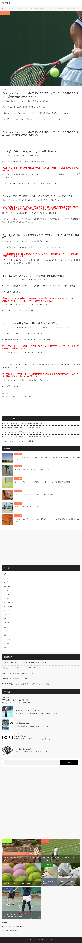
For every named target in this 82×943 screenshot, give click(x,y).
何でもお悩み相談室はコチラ (10, 931)
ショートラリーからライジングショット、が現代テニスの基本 (33, 494)
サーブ (6, 582)
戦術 (5, 635)
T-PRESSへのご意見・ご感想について (13, 926)
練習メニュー (8, 647)
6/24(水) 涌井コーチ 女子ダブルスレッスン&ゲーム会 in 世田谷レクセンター (24, 662)
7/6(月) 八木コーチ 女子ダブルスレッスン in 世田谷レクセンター (20, 668)
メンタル (6, 623)
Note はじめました (20, 736)
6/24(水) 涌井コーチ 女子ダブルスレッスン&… (16, 700)
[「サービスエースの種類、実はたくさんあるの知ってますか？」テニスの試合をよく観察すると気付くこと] (21, 404)
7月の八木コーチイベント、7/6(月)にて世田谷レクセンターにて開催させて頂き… (35, 713)
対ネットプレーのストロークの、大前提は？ (28, 506)
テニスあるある (8, 602)
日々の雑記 (7, 639)
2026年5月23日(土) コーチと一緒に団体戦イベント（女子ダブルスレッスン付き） (26, 684)
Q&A (5, 574)
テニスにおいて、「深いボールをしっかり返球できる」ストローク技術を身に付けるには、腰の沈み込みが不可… (47, 520)
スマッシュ (7, 594)
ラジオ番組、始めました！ (22, 749)
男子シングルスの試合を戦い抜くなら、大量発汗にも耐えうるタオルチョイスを (29, 436)
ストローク (10, 8)
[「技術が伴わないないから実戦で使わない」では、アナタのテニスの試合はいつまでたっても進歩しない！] (60, 404)
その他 (6, 578)
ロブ (33, 396)
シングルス (7, 586)
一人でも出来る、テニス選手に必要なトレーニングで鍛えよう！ (24, 432)
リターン (6, 627)
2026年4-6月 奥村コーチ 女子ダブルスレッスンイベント (18, 673)
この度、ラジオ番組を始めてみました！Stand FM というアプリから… (32, 751)
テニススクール (8, 606)
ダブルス (6, 598)
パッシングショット (25, 396)
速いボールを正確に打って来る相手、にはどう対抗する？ (32, 469)
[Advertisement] (20, 548)
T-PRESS (39, 939)
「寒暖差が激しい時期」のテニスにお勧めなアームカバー (22, 427)
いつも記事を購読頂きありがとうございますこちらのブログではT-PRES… (34, 726)
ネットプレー (15, 396)
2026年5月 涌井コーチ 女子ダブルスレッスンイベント (17, 678)
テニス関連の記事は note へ (23, 723)
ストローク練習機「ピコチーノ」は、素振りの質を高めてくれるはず (25, 423)
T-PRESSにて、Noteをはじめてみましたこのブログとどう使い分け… (32, 739)
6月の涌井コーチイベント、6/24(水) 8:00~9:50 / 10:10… (17, 703)
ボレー (6, 619)
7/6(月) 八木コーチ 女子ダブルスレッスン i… (28, 710)
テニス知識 (7, 610)
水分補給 (6, 643)
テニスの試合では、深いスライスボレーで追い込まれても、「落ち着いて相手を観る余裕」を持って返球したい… (47, 458)
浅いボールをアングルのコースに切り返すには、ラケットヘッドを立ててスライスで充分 (42, 482)
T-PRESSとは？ (6, 922)
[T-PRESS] (38, 3)
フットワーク (8, 614)
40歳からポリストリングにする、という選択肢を (19, 441)
